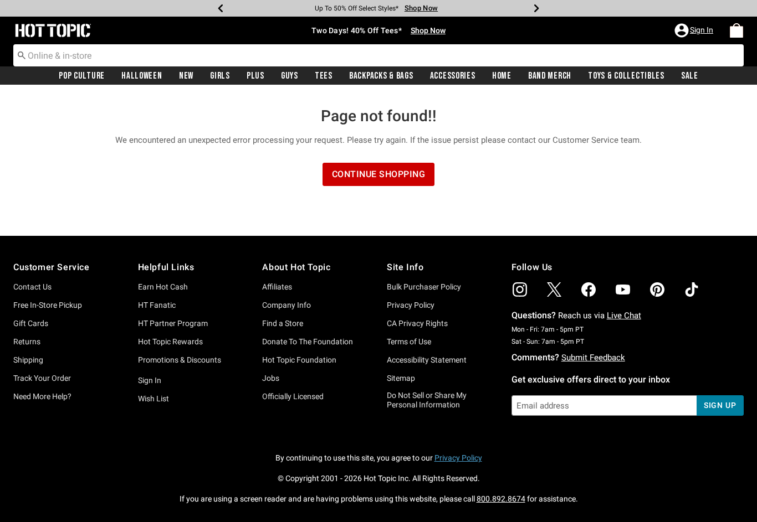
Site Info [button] (405, 267)
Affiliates (277, 286)
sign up (720, 405)
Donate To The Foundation (307, 341)
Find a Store (282, 323)
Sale (689, 75)
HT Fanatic (157, 305)
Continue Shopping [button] (379, 174)
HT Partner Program (173, 323)
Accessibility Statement (427, 359)
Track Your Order (42, 378)
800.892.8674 (501, 498)
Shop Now (421, 8)
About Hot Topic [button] (296, 267)
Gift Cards (30, 323)
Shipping (28, 359)
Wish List (153, 398)
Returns (26, 341)
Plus (255, 75)
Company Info (286, 305)
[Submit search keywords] (21, 55)
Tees (324, 75)
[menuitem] (736, 30)
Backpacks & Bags (381, 75)
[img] (520, 289)
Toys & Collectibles (626, 75)
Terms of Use (409, 341)
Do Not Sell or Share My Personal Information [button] (427, 400)
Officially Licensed (293, 396)
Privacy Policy (410, 305)
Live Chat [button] (624, 316)
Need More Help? (42, 396)
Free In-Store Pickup (47, 305)
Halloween (141, 75)
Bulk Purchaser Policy (424, 286)
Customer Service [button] (51, 267)
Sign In (149, 380)
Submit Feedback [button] (593, 358)
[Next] (536, 8)
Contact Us (32, 286)
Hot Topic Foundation (299, 359)
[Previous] (220, 8)
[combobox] (378, 55)
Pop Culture (82, 75)
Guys (289, 75)
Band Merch (549, 75)
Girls (220, 75)
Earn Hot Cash (163, 286)
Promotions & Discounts (179, 359)
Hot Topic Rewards (170, 341)
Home (502, 75)
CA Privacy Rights (417, 323)
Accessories (452, 75)
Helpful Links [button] (166, 267)
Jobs (270, 378)
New (186, 75)
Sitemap (401, 378)
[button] (695, 30)
